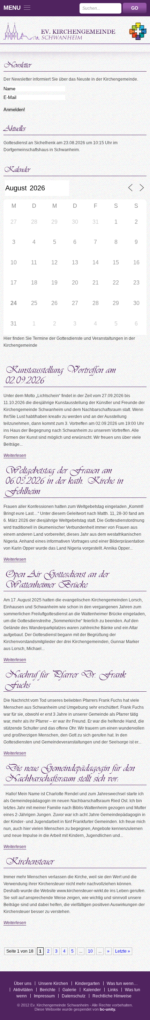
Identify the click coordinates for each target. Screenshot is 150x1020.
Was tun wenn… (122, 983)
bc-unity (107, 1009)
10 (90, 951)
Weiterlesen (14, 455)
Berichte (47, 989)
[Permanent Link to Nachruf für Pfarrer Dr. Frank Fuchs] (66, 678)
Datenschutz (73, 996)
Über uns (22, 983)
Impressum (44, 996)
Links (113, 989)
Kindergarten (87, 983)
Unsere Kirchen (53, 983)
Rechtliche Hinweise (112, 996)
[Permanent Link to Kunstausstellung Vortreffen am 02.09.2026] (62, 374)
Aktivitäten (23, 989)
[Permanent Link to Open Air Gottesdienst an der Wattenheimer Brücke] (58, 578)
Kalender (92, 989)
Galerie (69, 989)
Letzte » (122, 951)
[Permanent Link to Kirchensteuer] (29, 860)
